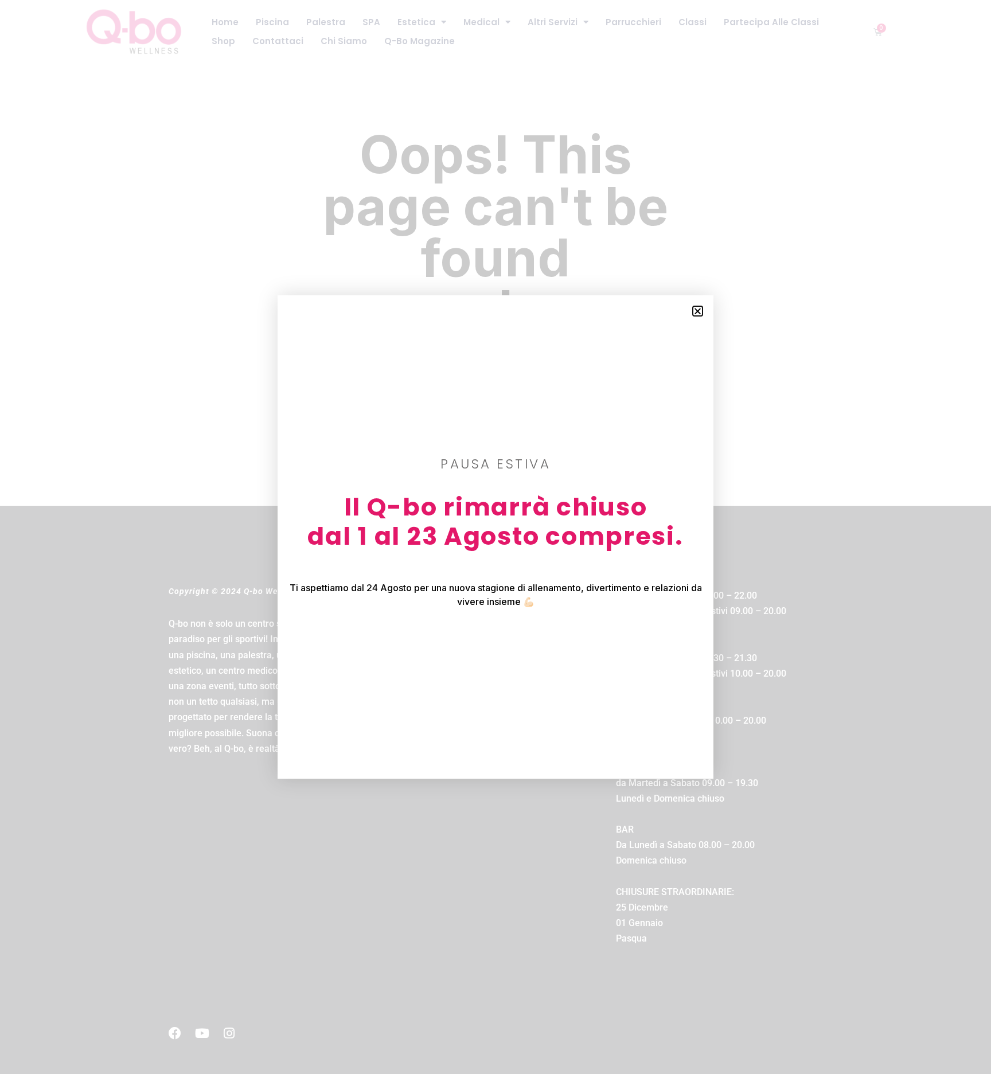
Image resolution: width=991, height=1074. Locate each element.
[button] (697, 311)
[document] (495, 537)
